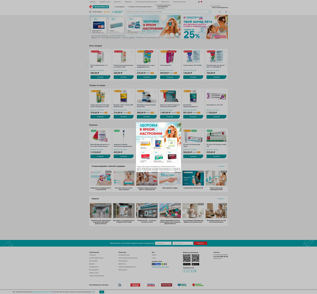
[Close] (179, 124)
